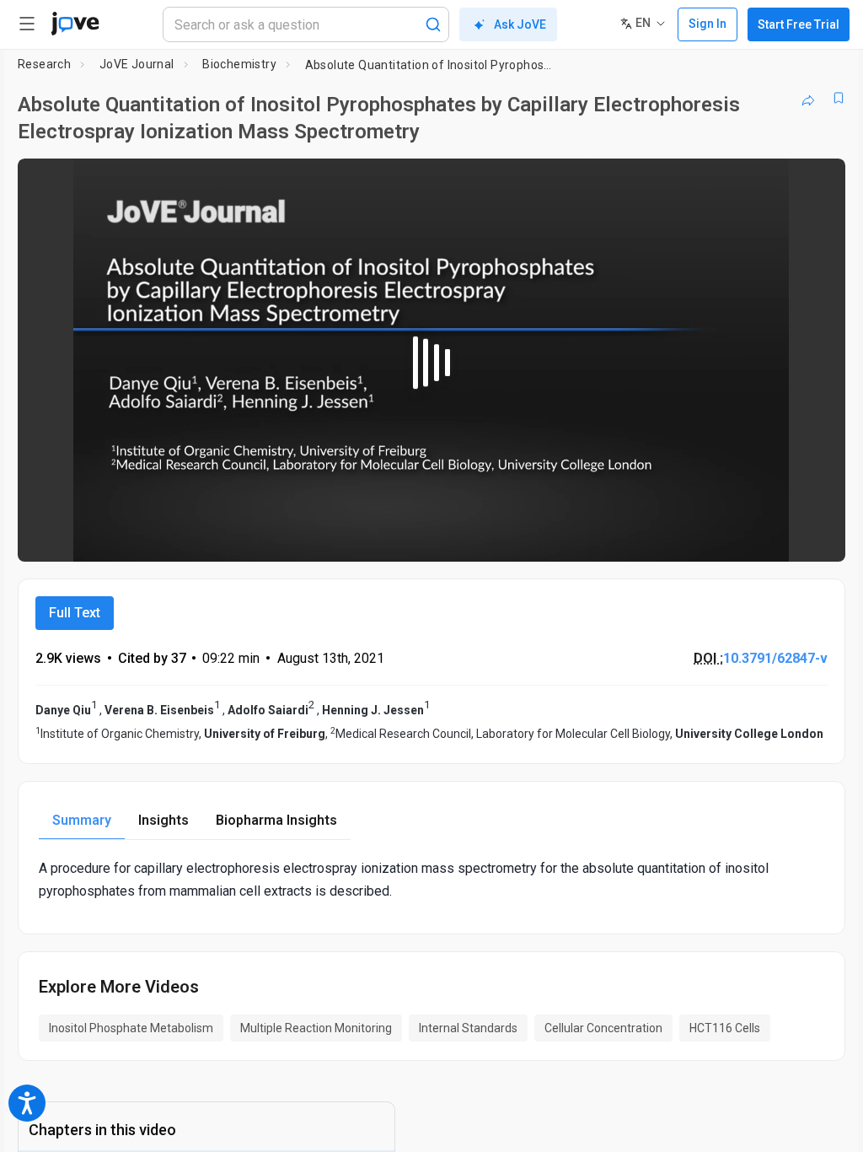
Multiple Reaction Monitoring (316, 1028)
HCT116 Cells (724, 1028)
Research (44, 64)
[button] (818, 182)
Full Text (74, 613)
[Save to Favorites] (838, 98)
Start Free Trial (798, 24)
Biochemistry (239, 64)
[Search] (433, 24)
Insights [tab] (163, 820)
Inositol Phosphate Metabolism (131, 1028)
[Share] (808, 98)
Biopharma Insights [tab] (276, 820)
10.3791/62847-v (775, 658)
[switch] (682, 537)
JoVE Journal (136, 64)
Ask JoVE (520, 24)
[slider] (356, 537)
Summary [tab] (81, 820)
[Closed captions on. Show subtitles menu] (813, 537)
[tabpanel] (431, 879)
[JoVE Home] (75, 23)
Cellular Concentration (603, 1028)
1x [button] (779, 537)
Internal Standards (468, 1028)
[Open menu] (26, 23)
